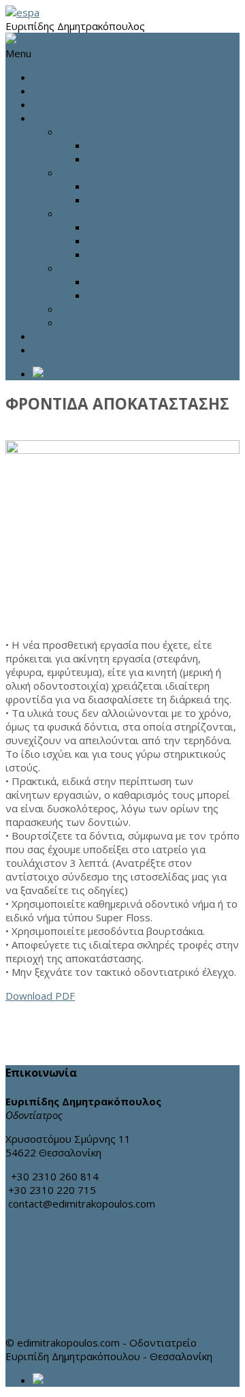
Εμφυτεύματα (92, 322)
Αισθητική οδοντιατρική (117, 268)
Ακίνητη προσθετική (134, 199)
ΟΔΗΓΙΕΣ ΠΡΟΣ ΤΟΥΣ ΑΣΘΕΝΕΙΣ (114, 336)
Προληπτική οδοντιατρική (122, 213)
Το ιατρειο (58, 90)
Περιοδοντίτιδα (98, 309)
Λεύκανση (110, 281)
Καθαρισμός (116, 240)
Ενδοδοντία (116, 159)
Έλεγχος (107, 227)
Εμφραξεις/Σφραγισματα (146, 145)
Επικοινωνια (63, 349)
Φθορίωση (112, 254)
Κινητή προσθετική (132, 186)
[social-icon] (136, 373)
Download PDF (40, 995)
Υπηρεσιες (57, 118)
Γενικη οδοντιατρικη (108, 131)
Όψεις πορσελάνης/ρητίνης (153, 295)
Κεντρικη (54, 77)
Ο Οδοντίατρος (70, 104)
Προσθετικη (88, 172)
